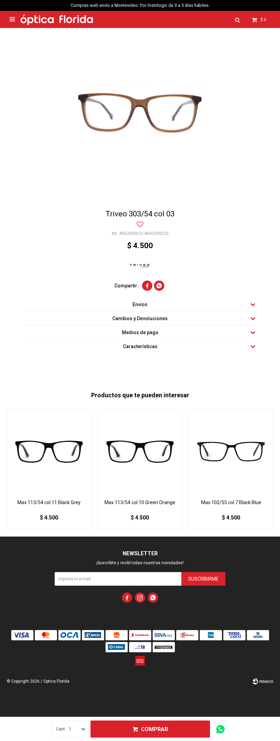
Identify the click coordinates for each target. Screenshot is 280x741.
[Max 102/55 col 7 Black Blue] (231, 452)
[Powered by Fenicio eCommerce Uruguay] (263, 681)
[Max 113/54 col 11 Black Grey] (49, 452)
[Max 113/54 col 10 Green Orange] (140, 452)
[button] (237, 19)
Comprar (154, 729)
